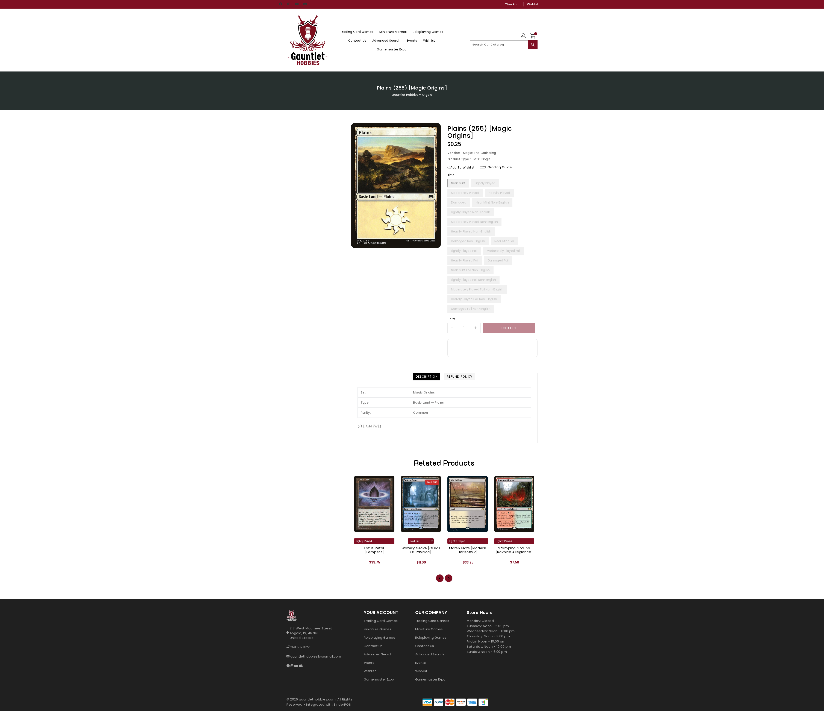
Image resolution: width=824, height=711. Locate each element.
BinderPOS (342, 704)
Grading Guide (500, 167)
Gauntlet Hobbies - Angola (412, 95)
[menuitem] (357, 31)
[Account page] (523, 36)
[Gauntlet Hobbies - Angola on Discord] (305, 4)
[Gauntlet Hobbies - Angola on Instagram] (288, 4)
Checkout (512, 4)
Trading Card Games (381, 620)
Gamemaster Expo (379, 679)
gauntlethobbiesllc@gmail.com (315, 656)
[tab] (426, 376)
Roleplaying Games (379, 637)
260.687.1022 (300, 647)
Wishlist (532, 4)
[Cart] (533, 36)
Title (451, 175)
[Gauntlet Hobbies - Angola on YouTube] (297, 4)
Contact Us (373, 646)
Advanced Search (378, 654)
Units (451, 319)
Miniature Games (377, 629)
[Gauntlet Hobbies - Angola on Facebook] (280, 4)
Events (369, 662)
